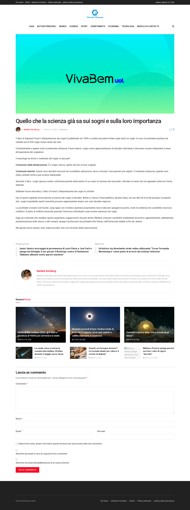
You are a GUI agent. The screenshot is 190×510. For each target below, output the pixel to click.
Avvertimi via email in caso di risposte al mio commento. (42, 454)
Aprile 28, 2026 (133, 340)
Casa (31, 26)
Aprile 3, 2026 (41, 358)
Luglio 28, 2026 (79, 340)
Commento (22, 383)
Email (19, 431)
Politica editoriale (54, 2)
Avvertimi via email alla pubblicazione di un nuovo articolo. (43, 463)
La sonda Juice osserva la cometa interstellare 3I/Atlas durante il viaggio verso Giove (48, 351)
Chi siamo (20, 2)
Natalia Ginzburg (31, 129)
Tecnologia (128, 26)
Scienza (74, 26)
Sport (84, 26)
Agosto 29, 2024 (150, 358)
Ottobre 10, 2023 (50, 129)
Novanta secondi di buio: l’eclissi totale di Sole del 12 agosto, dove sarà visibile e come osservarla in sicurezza (93, 332)
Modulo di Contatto (39, 2)
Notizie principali (46, 26)
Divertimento (98, 26)
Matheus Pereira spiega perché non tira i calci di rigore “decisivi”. (158, 351)
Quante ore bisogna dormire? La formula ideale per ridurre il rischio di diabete (104, 351)
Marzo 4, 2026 (95, 358)
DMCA (27, 2)
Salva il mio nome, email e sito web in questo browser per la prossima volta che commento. (60, 444)
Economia (113, 26)
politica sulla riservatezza (73, 2)
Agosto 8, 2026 (25, 340)
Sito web (101, 431)
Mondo (62, 26)
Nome (19, 418)
